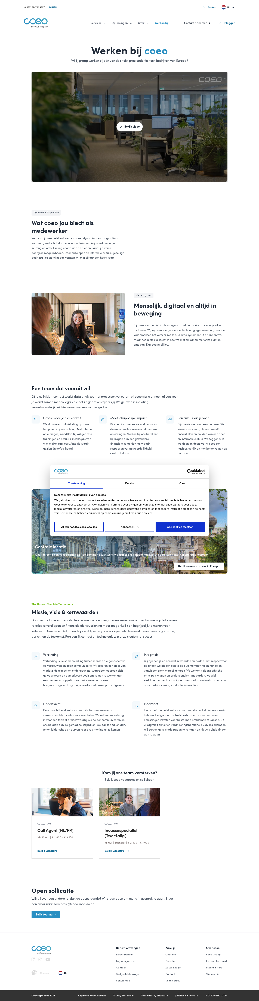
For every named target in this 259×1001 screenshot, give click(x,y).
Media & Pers (214, 967)
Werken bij (212, 974)
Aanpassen (127, 526)
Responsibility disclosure (154, 995)
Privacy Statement (123, 995)
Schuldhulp (123, 980)
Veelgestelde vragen (128, 974)
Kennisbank (172, 980)
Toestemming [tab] (76, 483)
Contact (121, 967)
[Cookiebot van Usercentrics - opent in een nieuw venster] (189, 471)
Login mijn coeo (125, 961)
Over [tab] (182, 483)
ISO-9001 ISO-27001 (216, 995)
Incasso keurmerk (216, 961)
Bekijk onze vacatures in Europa (199, 566)
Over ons (171, 954)
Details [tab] (129, 483)
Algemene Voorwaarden (92, 995)
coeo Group (213, 954)
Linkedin (33, 959)
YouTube (47, 959)
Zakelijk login (173, 967)
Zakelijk (53, 7)
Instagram (40, 959)
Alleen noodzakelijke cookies (79, 526)
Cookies (44, 973)
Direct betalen (124, 954)
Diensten (170, 961)
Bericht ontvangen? (34, 7)
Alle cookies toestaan (180, 526)
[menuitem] (98, 23)
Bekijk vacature (47, 850)
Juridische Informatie (186, 995)
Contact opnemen (195, 23)
